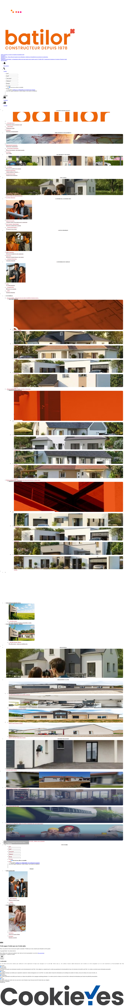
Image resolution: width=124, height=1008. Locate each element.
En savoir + (3, 55)
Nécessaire (4, 966)
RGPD (7, 88)
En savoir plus (41, 953)
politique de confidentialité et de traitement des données (24, 89)
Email (7, 76)
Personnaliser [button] (3, 954)
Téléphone (8, 81)
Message (8, 83)
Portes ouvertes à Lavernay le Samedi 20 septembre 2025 (12, 54)
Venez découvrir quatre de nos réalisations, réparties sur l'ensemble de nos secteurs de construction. (24, 56)
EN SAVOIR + (4, 60)
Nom (7, 73)
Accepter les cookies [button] (10, 954)
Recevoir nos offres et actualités (16, 87)
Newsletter (8, 86)
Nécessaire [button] (2, 965)
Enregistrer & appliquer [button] (5, 981)
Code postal (8, 78)
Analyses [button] (2, 970)
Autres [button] (1, 977)
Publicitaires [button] (2, 974)
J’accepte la (21, 89)
